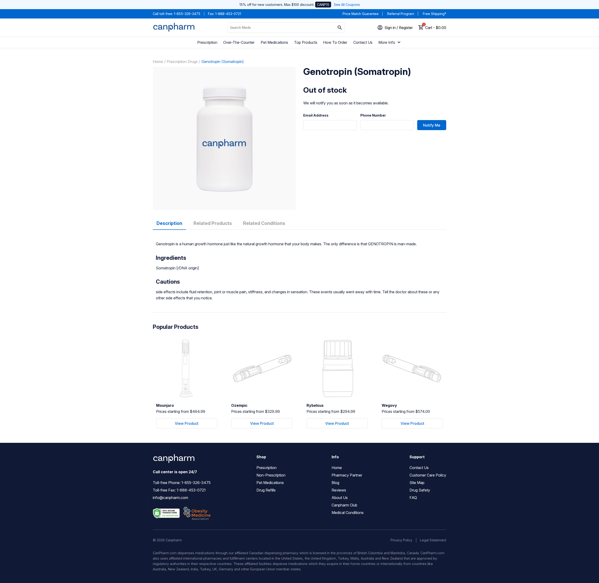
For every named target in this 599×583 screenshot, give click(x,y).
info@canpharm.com (170, 497)
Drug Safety (419, 490)
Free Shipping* (434, 14)
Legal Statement (433, 540)
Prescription (207, 42)
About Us (340, 497)
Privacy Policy (401, 540)
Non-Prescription (270, 475)
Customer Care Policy (427, 475)
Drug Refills (266, 490)
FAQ (413, 497)
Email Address (316, 115)
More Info (386, 42)
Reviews (339, 490)
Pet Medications (274, 42)
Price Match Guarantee (361, 14)
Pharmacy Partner (347, 475)
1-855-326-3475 (187, 14)
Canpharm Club (344, 505)
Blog (335, 482)
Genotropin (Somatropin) (222, 61)
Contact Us (363, 42)
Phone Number (373, 115)
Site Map (416, 482)
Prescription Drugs (182, 61)
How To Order (335, 42)
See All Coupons (347, 5)
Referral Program (400, 14)
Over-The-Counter (239, 42)
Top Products (305, 42)
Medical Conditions (348, 512)
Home (158, 61)
